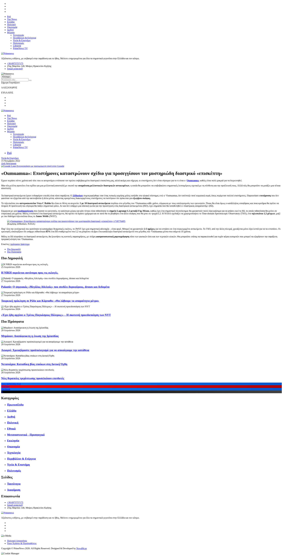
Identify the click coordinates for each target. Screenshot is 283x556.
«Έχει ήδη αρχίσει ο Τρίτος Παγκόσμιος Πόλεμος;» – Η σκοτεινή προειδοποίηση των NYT (56, 314)
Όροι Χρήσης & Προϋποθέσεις (22, 543)
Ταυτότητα (13, 483)
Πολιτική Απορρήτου (17, 540)
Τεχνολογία (18, 35)
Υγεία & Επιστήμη (21, 40)
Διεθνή (10, 30)
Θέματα (10, 32)
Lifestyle (17, 45)
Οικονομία (12, 27)
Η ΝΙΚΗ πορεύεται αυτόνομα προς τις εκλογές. (29, 272)
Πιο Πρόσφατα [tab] (14, 252)
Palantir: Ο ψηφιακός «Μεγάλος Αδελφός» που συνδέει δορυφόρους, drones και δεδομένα (55, 286)
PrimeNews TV (20, 48)
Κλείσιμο (6, 77)
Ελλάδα (10, 22)
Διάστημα (24, 244)
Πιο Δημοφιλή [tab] (13, 249)
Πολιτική (11, 24)
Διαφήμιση (13, 489)
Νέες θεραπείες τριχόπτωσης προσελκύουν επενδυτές (32, 378)
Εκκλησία (13, 440)
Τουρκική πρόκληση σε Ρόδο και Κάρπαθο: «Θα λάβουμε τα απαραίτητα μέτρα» (50, 300)
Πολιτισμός (18, 43)
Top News (12, 19)
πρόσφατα (15, 244)
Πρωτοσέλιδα (15, 404)
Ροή (9, 16)
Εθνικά (11, 428)
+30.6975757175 (15, 63)
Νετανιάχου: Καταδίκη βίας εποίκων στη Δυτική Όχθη (34, 364)
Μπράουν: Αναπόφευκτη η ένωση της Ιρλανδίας (30, 336)
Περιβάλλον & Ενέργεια (24, 38)
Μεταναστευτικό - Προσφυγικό (26, 434)
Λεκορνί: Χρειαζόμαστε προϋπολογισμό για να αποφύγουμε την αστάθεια (45, 350)
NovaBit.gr (81, 548)
